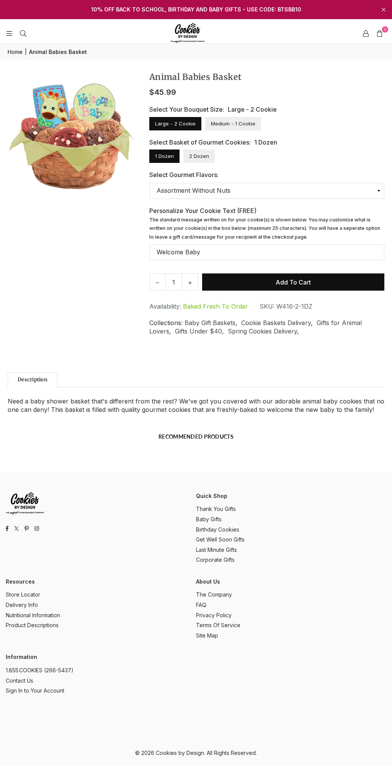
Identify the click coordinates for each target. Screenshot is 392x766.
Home (15, 52)
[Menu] (9, 33)
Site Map (207, 635)
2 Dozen (199, 156)
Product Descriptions (32, 625)
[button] (379, 33)
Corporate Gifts (215, 559)
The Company (214, 594)
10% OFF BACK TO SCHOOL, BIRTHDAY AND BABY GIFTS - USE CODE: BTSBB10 (196, 10)
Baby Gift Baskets (210, 323)
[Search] (23, 33)
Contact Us (19, 680)
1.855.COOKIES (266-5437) (40, 670)
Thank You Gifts (216, 509)
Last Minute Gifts (216, 549)
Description (32, 379)
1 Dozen (164, 156)
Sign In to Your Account (35, 690)
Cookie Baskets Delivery (276, 323)
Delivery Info (22, 605)
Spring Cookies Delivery (262, 331)
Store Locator (23, 594)
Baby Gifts (209, 519)
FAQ (201, 605)
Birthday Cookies (217, 529)
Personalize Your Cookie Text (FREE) (264, 223)
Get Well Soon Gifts (220, 539)
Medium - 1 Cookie (233, 123)
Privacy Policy (214, 615)
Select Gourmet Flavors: (184, 175)
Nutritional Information (33, 615)
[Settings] (365, 33)
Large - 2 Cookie (175, 123)
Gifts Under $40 (198, 331)
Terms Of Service (218, 625)
